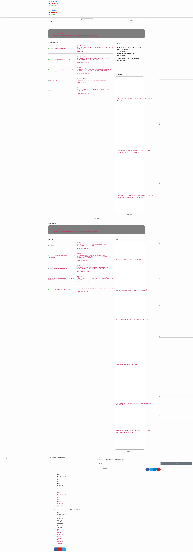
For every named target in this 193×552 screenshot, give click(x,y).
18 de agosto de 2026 (83, 82)
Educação (60, 487)
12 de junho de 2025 (82, 291)
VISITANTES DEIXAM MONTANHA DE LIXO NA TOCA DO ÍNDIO (95, 289)
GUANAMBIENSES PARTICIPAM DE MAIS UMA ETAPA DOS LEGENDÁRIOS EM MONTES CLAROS (94, 59)
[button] (96, 9)
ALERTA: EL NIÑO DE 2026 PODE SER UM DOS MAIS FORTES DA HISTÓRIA (75, 35)
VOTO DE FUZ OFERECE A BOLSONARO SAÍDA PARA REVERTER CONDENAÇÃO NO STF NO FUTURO (92, 268)
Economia (60, 479)
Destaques (60, 481)
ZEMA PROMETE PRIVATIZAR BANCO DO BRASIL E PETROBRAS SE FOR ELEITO (92, 245)
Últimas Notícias (58, 33)
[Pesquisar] (130, 23)
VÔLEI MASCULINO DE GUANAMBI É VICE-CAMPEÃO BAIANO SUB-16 (95, 278)
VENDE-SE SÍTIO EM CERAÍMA (126, 54)
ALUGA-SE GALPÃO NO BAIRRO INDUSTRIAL (129, 259)
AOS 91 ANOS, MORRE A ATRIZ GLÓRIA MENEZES (91, 80)
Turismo (59, 488)
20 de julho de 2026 (82, 248)
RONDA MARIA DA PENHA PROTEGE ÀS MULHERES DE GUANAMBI (93, 90)
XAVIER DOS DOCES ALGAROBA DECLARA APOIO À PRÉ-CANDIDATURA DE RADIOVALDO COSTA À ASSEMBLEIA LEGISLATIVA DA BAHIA (94, 256)
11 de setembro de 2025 (83, 271)
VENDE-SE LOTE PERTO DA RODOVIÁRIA (128, 364)
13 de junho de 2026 (82, 260)
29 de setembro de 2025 (83, 282)
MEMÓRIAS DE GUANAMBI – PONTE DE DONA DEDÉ (131, 290)
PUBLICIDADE (96, 25)
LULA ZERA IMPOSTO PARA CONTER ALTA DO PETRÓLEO (133, 319)
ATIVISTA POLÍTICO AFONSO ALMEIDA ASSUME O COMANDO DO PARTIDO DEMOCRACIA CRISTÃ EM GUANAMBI (94, 70)
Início (58, 474)
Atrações (59, 483)
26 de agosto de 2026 (83, 51)
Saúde (59, 478)
